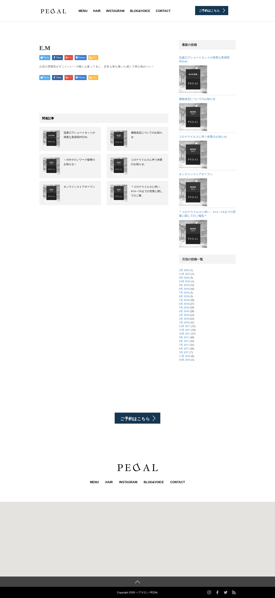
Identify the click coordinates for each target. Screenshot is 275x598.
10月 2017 (184, 333)
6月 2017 (184, 348)
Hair (97, 11)
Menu (83, 11)
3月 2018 (184, 315)
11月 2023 (184, 274)
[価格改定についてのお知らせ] (193, 117)
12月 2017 (184, 326)
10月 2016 (184, 359)
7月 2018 (184, 292)
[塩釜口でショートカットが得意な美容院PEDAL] (193, 79)
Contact (163, 11)
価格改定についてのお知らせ (197, 98)
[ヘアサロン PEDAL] (53, 10)
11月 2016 (184, 356)
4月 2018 (184, 311)
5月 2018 (184, 307)
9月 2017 (184, 337)
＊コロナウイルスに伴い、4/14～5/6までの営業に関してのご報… (147, 191)
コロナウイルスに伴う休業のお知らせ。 (204, 136)
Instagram (115, 11)
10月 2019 (184, 281)
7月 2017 (184, 345)
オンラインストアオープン (79, 186)
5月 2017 (184, 352)
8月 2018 (184, 289)
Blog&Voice (140, 11)
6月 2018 (184, 303)
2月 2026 (184, 270)
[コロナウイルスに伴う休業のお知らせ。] (193, 155)
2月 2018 (184, 318)
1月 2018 (184, 322)
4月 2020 (184, 277)
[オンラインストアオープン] (193, 192)
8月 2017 (184, 341)
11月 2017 (184, 330)
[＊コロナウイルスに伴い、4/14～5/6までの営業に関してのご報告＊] (193, 234)
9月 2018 (184, 285)
